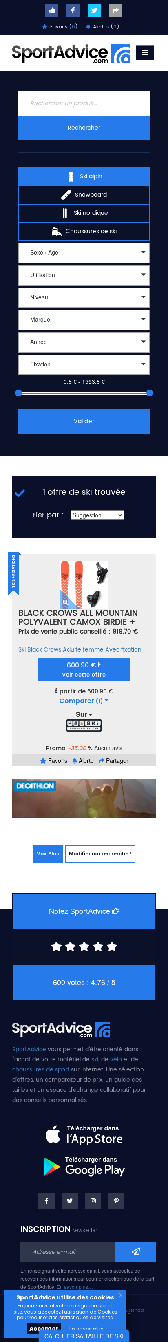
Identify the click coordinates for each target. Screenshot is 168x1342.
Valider (84, 421)
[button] (84, 253)
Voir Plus (48, 853)
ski (94, 1059)
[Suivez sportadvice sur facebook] (73, 10)
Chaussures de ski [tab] (91, 231)
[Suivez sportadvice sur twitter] (94, 10)
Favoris (56, 760)
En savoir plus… (75, 1286)
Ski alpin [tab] (91, 176)
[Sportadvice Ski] (71, 53)
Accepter (44, 1329)
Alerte (85, 760)
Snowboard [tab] (91, 194)
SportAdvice (29, 1049)
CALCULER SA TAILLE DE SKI (84, 1336)
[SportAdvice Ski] (61, 1028)
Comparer (81, 701)
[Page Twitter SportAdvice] (70, 1201)
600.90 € (84, 669)
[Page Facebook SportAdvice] (46, 1201)
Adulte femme (83, 649)
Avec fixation (123, 649)
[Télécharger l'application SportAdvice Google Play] (84, 1164)
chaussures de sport (40, 1069)
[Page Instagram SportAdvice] (93, 1201)
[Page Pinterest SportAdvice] (116, 1201)
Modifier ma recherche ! (100, 853)
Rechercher (84, 127)
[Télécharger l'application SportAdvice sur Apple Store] (84, 1132)
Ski (22, 649)
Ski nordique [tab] (91, 212)
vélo (116, 1059)
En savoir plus (86, 1328)
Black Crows (44, 649)
